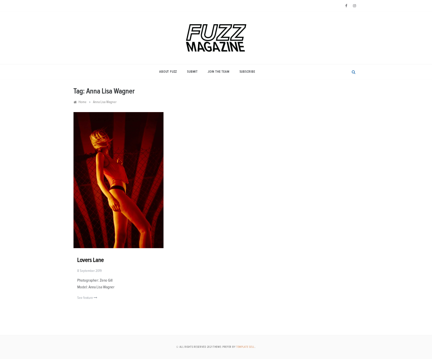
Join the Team (218, 71)
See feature (85, 298)
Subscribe (247, 71)
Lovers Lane (90, 260)
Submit (192, 71)
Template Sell (245, 347)
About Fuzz (168, 71)
